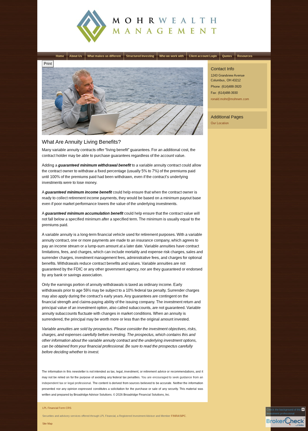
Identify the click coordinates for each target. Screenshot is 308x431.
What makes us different (104, 56)
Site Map (47, 423)
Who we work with (171, 56)
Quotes (227, 56)
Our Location (220, 123)
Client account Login (203, 56)
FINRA (175, 415)
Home (60, 56)
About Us (75, 56)
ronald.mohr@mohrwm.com (230, 99)
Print (48, 64)
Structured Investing (140, 56)
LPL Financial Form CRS (56, 407)
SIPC (183, 415)
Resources (244, 56)
